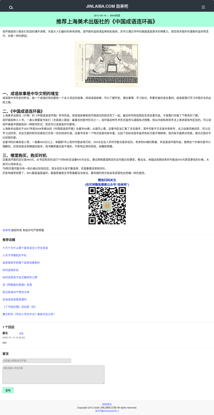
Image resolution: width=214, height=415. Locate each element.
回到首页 (107, 404)
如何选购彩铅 (11, 270)
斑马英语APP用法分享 (16, 292)
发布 (8, 390)
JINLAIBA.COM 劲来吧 (107, 6)
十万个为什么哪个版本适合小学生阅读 (25, 248)
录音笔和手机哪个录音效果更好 (21, 262)
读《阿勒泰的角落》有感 (17, 285)
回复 (21, 333)
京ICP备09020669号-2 (107, 410)
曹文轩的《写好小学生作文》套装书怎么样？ (29, 314)
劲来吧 (7, 230)
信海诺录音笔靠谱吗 (15, 299)
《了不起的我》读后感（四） (20, 307)
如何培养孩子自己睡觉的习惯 (20, 277)
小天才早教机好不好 (15, 255)
